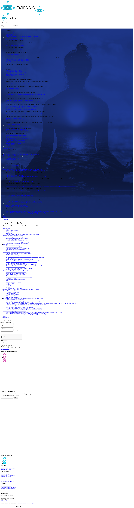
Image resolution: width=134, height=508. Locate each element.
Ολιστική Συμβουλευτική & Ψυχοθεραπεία (13, 39)
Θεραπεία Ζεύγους (10, 95)
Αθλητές (8, 145)
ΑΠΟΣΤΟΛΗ (3, 340)
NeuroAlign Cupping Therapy (13, 158)
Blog (4, 216)
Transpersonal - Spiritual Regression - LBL (15, 118)
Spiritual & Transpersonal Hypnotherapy (15, 175)
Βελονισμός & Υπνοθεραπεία (12, 166)
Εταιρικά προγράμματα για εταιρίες (14, 152)
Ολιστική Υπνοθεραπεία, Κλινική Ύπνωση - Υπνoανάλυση (16, 127)
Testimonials (9, 35)
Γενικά (7, 31)
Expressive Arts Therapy (6, 476)
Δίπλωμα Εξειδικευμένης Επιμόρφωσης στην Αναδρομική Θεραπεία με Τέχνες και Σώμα (26, 176)
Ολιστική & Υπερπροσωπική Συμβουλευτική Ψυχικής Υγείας (19, 181)
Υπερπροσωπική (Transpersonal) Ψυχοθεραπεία (16, 49)
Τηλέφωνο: (3, 328)
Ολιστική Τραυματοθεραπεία (12, 54)
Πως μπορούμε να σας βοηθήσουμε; (9, 330)
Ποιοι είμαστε (6, 29)
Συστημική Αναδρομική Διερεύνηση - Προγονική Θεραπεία (19, 100)
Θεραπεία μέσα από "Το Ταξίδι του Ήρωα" (15, 107)
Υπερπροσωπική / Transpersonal (8, 475)
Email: (2, 325)
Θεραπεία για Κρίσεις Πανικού (13, 124)
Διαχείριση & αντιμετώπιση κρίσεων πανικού (16, 135)
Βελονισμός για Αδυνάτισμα (12, 165)
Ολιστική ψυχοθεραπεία (6, 474)
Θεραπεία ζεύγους (10, 144)
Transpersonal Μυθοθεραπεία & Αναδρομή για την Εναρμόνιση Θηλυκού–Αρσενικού (25, 101)
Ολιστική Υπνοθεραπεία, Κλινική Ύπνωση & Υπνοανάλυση (19, 196)
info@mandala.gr (4, 500)
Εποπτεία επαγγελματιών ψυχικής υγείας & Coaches (17, 59)
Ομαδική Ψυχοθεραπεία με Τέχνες (14, 71)
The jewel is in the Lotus (6, 486)
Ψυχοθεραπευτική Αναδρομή (12, 88)
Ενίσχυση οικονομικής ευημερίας (13, 143)
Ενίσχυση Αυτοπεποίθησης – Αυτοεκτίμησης (16, 141)
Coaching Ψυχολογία (8, 148)
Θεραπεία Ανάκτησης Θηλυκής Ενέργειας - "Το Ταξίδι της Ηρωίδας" (21, 109)
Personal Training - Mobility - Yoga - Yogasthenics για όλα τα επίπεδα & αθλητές (21, 154)
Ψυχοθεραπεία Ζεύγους (11, 75)
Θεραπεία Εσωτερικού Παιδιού (13, 89)
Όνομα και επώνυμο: (6, 322)
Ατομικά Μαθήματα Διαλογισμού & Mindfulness (17, 61)
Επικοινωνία (6, 217)
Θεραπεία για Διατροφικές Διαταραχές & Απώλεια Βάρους (19, 119)
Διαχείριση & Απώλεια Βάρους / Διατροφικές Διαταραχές (18, 138)
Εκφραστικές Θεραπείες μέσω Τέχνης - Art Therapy (17, 60)
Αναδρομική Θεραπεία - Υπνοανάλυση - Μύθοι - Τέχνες (18, 83)
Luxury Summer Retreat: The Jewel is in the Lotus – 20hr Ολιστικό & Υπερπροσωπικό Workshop (28, 213)
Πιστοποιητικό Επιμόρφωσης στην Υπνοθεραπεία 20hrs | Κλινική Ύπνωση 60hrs (24, 201)
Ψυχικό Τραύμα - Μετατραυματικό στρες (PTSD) (17, 130)
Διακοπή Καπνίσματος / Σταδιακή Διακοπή (15, 140)
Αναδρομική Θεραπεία (6, 469)
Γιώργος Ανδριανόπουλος (11, 34)
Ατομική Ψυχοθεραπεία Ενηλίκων (13, 70)
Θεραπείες (5, 67)
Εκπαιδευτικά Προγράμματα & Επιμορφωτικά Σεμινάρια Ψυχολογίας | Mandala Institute (23, 169)
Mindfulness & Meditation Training (8, 487)
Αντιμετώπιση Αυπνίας (11, 139)
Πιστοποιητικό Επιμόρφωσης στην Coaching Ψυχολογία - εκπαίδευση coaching (24, 202)
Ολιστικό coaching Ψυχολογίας (8, 481)
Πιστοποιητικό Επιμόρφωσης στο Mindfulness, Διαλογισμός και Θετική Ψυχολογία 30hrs (26, 190)
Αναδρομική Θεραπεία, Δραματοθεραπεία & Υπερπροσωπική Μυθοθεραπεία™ (24, 113)
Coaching (8, 150)
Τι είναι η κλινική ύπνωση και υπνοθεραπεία (16, 129)
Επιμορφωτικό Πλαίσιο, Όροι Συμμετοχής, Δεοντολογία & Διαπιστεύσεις (22, 36)
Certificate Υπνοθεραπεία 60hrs (8, 488)
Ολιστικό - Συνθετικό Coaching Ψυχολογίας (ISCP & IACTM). (20, 195)
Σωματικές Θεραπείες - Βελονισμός (11, 155)
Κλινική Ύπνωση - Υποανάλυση (8, 468)
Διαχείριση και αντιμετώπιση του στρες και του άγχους (18, 136)
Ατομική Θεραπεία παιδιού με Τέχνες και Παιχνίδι (17, 72)
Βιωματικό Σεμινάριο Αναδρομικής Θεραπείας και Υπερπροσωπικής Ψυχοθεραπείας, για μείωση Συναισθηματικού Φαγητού (34, 211)
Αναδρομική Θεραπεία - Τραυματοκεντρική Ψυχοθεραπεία (16, 77)
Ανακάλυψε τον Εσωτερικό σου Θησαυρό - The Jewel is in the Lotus (21, 106)
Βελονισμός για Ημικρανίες (12, 160)
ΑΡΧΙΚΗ (5, 219)
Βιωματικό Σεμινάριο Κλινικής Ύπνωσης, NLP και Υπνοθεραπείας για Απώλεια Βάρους (26, 212)
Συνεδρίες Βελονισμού (11, 159)
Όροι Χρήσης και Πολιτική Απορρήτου (25, 503)
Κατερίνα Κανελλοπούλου (12, 32)
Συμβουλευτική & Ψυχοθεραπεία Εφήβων (15, 74)
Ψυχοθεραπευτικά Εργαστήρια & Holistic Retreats (14, 205)
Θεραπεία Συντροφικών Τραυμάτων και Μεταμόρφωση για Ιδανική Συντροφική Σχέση (25, 94)
